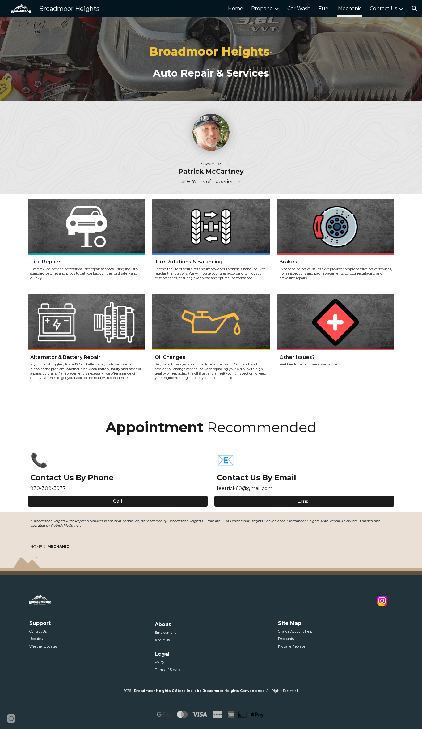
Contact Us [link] (383, 8)
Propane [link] (262, 8)
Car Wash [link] (298, 8)
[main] (211, 59)
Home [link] (235, 8)
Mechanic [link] (350, 8)
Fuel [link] (324, 8)
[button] (414, 8)
